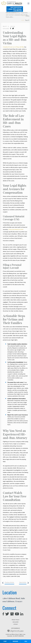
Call (25, 641)
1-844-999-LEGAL (15, 9)
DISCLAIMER (15, 622)
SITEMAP (15, 624)
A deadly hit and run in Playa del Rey (13, 47)
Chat (5, 641)
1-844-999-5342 (17, 11)
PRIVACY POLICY (15, 619)
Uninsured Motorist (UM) (16, 229)
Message (15, 641)
